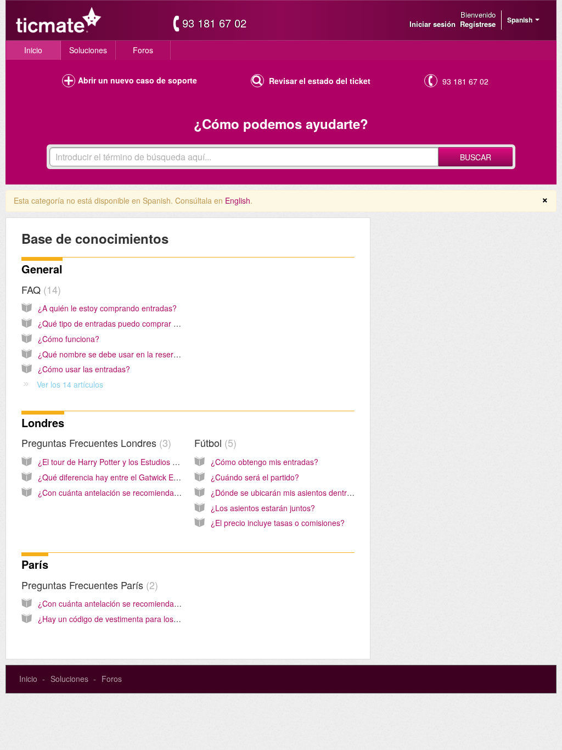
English (237, 200)
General (42, 269)
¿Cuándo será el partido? (255, 477)
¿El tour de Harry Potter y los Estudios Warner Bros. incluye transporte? (162, 461)
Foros (143, 49)
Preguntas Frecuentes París (88, 585)
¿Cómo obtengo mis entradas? (264, 461)
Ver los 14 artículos (70, 384)
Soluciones (88, 49)
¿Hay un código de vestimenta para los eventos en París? (138, 618)
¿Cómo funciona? (68, 338)
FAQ (39, 289)
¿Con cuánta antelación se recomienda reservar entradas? (140, 492)
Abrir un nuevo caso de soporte (137, 80)
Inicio (33, 49)
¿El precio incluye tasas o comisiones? (278, 522)
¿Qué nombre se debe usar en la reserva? (112, 354)
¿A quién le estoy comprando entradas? (107, 308)
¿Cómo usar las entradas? (84, 368)
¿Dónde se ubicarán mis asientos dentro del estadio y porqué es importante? (345, 492)
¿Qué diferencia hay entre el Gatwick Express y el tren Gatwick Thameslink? (170, 477)
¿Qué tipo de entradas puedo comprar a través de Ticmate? (142, 323)
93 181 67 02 (214, 23)
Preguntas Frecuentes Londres (94, 442)
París (34, 564)
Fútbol (213, 442)
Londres (42, 422)
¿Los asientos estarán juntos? (263, 507)
